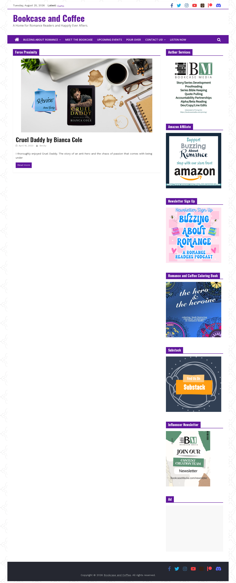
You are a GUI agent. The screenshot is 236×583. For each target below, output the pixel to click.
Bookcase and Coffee (49, 18)
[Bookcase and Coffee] (17, 40)
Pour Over (133, 39)
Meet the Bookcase (79, 39)
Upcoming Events (109, 39)
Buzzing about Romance (40, 39)
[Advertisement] (194, 528)
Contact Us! (154, 39)
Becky (43, 145)
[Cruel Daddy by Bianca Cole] (86, 61)
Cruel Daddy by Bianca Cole (49, 139)
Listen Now (178, 39)
